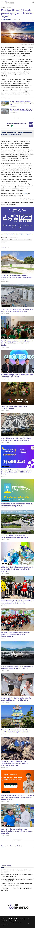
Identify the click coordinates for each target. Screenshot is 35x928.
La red (4, 532)
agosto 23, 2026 (5, 702)
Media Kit (10, 920)
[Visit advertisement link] (17, 124)
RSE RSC (29, 239)
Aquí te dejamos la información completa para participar (17, 234)
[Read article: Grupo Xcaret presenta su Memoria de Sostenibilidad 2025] (17, 393)
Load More (17, 840)
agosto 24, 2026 (5, 638)
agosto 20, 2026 (5, 835)
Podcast (3, 920)
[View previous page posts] (16, 118)
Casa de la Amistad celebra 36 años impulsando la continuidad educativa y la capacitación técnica (17, 343)
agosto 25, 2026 (5, 573)
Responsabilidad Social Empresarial (11, 239)
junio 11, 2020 (17, 19)
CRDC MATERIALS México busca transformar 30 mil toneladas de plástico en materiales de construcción (17, 569)
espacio (25, 193)
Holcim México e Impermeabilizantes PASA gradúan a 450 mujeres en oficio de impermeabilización (15, 634)
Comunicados (8, 7)
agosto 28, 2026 (5, 410)
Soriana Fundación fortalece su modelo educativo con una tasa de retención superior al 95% (22, 103)
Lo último (3, 918)
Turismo (4, 242)
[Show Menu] (2, 2)
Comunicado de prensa (11, 237)
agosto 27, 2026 (5, 442)
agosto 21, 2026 (5, 734)
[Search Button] (33, 2)
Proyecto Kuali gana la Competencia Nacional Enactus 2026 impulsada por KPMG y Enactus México (16, 472)
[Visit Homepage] (9, 2)
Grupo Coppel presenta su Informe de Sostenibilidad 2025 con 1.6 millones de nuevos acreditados (16, 831)
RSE (24, 239)
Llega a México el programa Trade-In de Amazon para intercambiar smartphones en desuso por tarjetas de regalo (17, 797)
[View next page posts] (19, 118)
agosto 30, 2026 (13, 106)
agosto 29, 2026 (13, 112)
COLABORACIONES (13, 918)
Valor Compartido (7, 19)
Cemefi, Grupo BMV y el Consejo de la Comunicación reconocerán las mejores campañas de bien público (14, 763)
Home (2, 7)
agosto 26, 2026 (5, 539)
